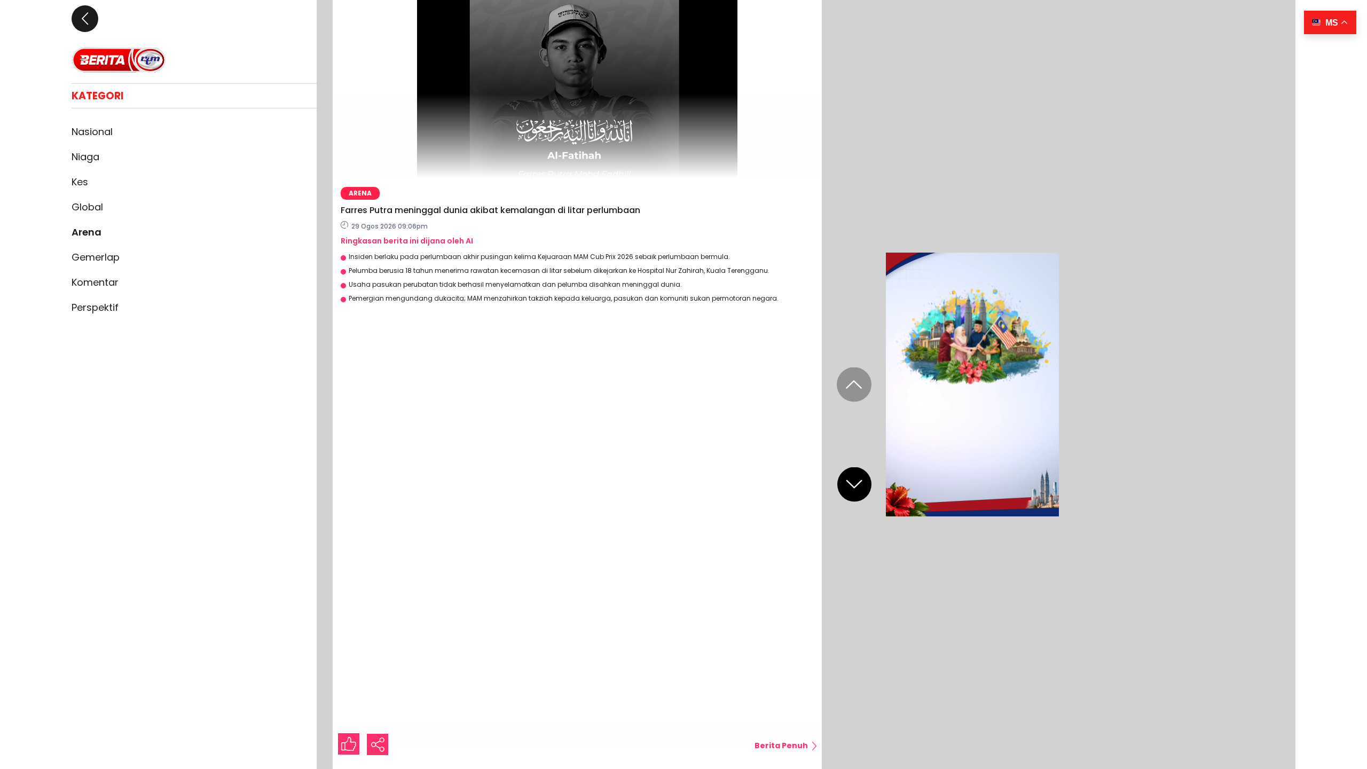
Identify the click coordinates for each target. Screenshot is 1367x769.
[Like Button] (348, 744)
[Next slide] (854, 484)
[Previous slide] (854, 384)
